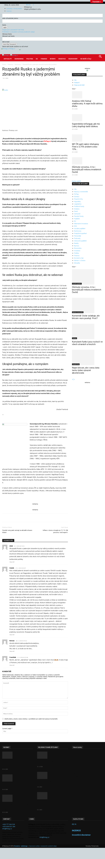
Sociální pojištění (79, 228)
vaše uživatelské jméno (10, 18)
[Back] (33, 5)
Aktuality (8, 59)
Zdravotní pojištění (80, 241)
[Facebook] (26, 5)
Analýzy (76, 209)
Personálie (77, 236)
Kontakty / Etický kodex (14, 9)
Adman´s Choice (79, 260)
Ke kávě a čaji (85, 59)
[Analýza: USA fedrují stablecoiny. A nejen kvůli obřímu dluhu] (87, 94)
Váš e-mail (5, 42)
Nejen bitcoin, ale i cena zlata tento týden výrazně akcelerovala (85, 370)
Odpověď (11, 562)
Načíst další (76, 181)
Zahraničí (77, 214)
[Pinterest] (26, 83)
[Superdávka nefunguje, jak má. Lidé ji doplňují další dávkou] (87, 117)
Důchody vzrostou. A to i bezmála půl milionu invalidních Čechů (86, 169)
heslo (4, 25)
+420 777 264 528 (8, 824)
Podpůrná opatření (80, 233)
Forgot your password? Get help (13, 30)
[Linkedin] (35, 83)
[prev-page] (72, 379)
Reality (76, 243)
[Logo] (6, 55)
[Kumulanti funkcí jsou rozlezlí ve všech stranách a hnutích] (87, 331)
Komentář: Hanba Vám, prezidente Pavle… (48, 762)
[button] (100, 57)
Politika (29, 59)
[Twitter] (30, 5)
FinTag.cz (47, 141)
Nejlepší (76, 82)
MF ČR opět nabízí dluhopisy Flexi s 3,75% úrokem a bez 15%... (85, 146)
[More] (40, 83)
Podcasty (10, 64)
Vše (75, 80)
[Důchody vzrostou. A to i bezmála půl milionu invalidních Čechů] (87, 160)
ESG (75, 226)
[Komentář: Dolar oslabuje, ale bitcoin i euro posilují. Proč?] (87, 305)
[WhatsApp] (31, 83)
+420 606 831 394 (8, 826)
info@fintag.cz (7, 828)
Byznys (52, 59)
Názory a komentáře (81, 191)
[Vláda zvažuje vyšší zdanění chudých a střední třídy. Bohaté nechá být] (52, 795)
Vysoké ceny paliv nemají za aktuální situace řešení (17, 531)
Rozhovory (73, 59)
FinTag (76, 194)
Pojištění (77, 219)
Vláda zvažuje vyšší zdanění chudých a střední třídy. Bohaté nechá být (52, 804)
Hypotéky (77, 201)
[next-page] (74, 379)
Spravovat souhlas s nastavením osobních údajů (42, 846)
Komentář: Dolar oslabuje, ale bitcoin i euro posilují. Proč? (86, 316)
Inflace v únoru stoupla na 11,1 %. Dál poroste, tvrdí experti (55, 531)
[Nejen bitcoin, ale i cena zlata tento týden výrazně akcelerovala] (87, 357)
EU (37, 59)
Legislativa (77, 204)
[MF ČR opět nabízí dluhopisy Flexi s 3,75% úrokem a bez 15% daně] (87, 138)
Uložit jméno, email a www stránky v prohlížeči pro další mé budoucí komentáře (31, 719)
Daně (76, 211)
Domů (4, 64)
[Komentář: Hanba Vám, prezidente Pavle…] (52, 755)
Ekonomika (19, 59)
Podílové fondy (79, 206)
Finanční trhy (78, 199)
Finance (44, 59)
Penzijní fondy (79, 216)
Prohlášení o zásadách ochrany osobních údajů (18, 32)
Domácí (76, 196)
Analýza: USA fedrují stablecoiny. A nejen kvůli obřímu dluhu (87, 103)
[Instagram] (28, 5)
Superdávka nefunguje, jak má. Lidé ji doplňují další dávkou (86, 125)
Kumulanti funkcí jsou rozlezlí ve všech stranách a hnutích (87, 343)
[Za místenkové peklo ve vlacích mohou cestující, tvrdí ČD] (52, 775)
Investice (62, 59)
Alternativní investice (81, 223)
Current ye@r (7, 728)
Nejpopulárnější (79, 85)
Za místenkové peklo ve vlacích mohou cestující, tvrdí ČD (52, 782)
